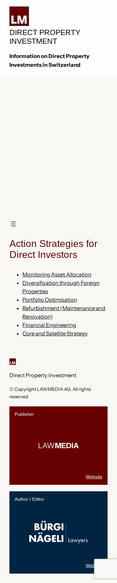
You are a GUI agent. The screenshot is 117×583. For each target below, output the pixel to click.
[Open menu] (13, 224)
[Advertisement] (58, 141)
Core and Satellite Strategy (55, 333)
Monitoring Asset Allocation (56, 274)
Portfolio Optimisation (49, 300)
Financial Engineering (49, 325)
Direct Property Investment (42, 375)
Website (94, 476)
